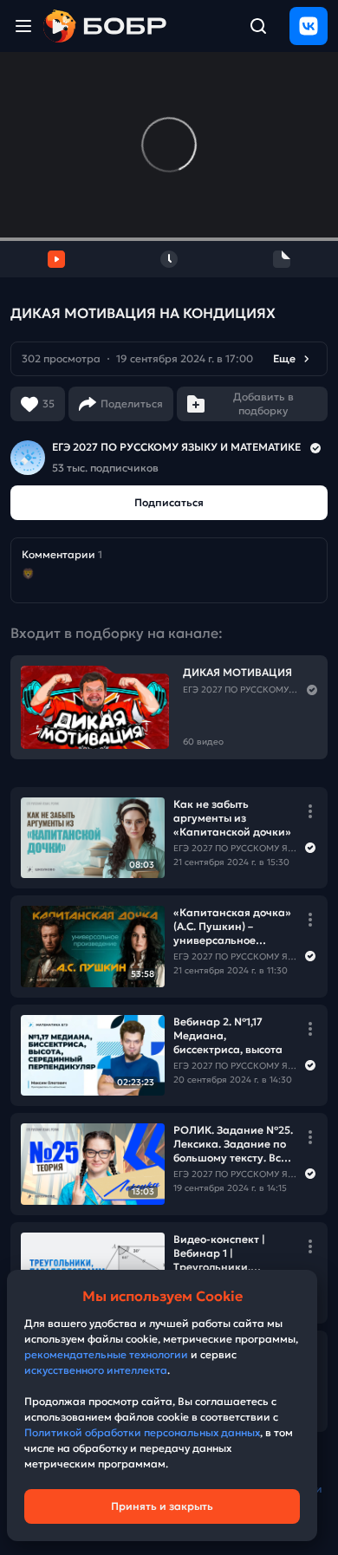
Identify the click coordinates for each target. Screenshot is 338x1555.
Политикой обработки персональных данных (142, 1432)
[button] (169, 359)
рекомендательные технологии (106, 1354)
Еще (284, 358)
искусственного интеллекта (95, 1369)
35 (48, 403)
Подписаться (169, 502)
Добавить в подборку (263, 403)
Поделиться (132, 403)
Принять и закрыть (162, 1506)
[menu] (23, 26)
